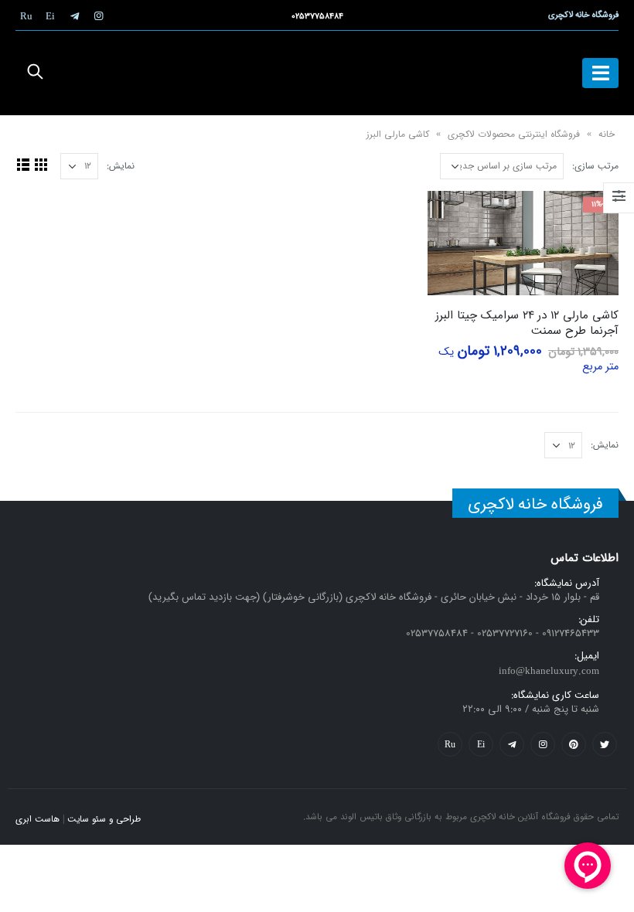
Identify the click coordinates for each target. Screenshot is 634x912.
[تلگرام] (74, 15)
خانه (606, 134)
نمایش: (121, 165)
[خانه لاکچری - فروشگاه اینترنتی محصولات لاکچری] (317, 73)
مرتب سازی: (595, 165)
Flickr (450, 744)
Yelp (481, 744)
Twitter (604, 744)
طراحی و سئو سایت (104, 819)
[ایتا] (50, 15)
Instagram (542, 744)
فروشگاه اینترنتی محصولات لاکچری (514, 134)
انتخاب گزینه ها (453, 216)
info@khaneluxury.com (549, 671)
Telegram (511, 744)
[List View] (22, 164)
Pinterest (573, 744)
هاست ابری (37, 819)
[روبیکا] (26, 15)
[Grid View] (40, 164)
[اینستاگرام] (98, 15)
